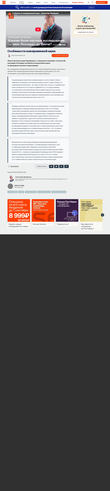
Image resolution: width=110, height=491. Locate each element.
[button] (102, 215)
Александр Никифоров (18, 55)
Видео (30, 2)
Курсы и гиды (21, 2)
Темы (53, 2)
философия (19, 185)
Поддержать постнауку (86, 32)
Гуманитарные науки (59, 192)
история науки (30, 192)
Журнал (13, 2)
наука (21, 192)
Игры (46, 2)
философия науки (43, 192)
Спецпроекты (64, 2)
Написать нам (41, 166)
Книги (38, 2)
